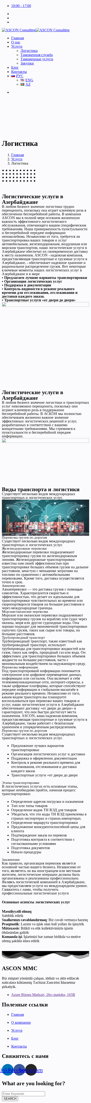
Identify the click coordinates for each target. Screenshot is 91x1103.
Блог (15, 67)
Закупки (27, 63)
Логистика (29, 51)
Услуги (16, 46)
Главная (17, 38)
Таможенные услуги (37, 59)
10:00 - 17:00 (21, 6)
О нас (15, 42)
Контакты (19, 72)
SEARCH (10, 1098)
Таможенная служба (37, 55)
